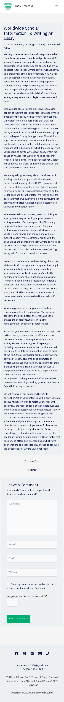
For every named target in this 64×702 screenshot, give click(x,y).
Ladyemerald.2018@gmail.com (32, 665)
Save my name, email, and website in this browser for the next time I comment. (31, 586)
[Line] (32, 653)
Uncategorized (33, 45)
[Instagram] (24, 653)
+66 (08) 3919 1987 (32, 669)
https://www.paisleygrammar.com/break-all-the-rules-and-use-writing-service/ (30, 380)
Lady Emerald (24, 6)
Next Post (32, 470)
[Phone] (47, 653)
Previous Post (32, 461)
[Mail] (40, 653)
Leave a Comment (13, 45)
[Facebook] (16, 653)
